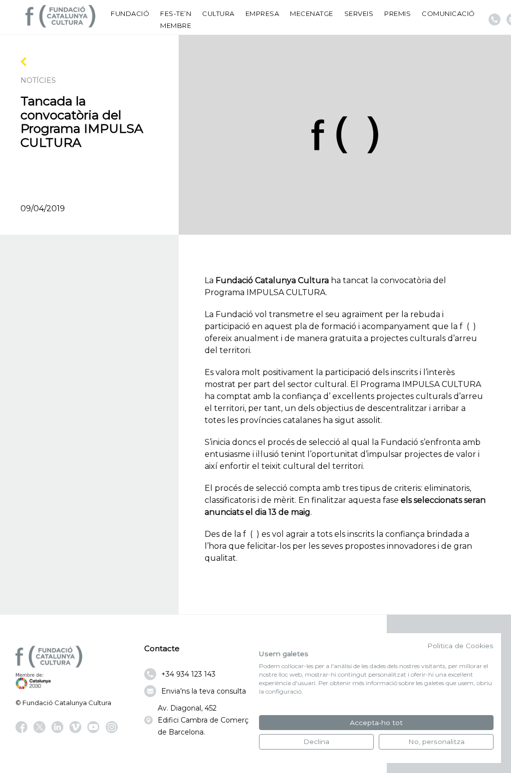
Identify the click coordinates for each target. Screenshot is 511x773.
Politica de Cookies (460, 646)
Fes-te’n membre (175, 19)
